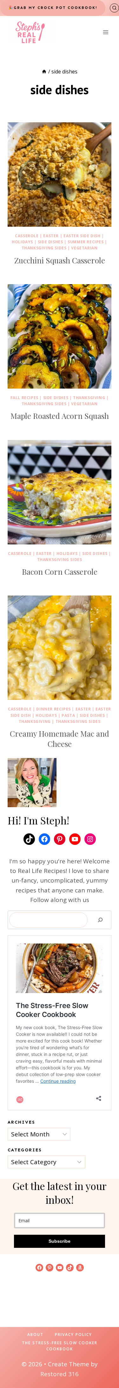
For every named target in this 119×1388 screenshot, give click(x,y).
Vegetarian (84, 248)
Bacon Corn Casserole (59, 571)
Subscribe (59, 1241)
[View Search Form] (114, 8)
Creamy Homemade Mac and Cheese (59, 738)
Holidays (22, 242)
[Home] (44, 71)
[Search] (100, 920)
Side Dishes (50, 242)
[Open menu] (105, 32)
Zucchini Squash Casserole (59, 260)
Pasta (68, 715)
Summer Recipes (85, 242)
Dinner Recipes (53, 709)
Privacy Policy (73, 1334)
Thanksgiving (89, 397)
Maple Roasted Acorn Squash (59, 416)
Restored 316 (59, 1374)
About (35, 1334)
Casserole (26, 236)
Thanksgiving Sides (44, 248)
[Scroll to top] (103, 1363)
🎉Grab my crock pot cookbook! (52, 7)
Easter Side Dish (82, 236)
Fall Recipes (24, 397)
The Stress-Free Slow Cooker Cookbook (59, 1346)
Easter (51, 236)
